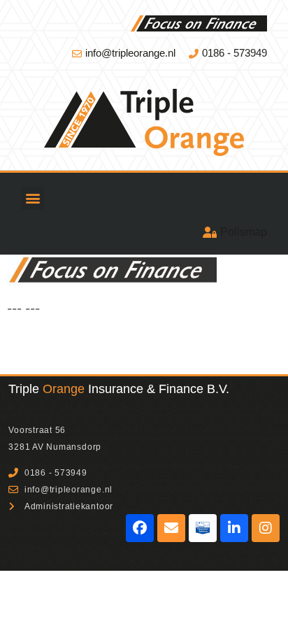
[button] (32, 198)
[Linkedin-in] (234, 528)
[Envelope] (171, 528)
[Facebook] (140, 528)
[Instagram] (266, 528)
